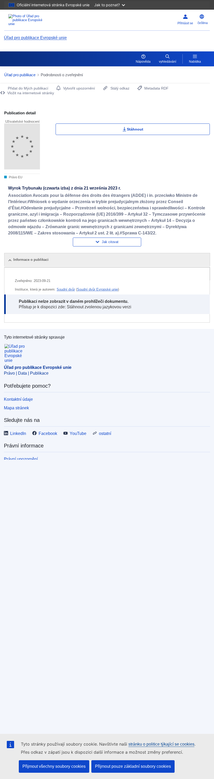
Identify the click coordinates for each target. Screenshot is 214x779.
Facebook (48, 433)
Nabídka (195, 61)
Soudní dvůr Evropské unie (97, 289)
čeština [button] (203, 23)
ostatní (105, 433)
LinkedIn (18, 433)
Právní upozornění (21, 459)
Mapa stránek (16, 408)
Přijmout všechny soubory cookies (54, 766)
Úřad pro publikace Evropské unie (35, 38)
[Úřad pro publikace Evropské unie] (39, 20)
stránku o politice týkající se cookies (161, 744)
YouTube (78, 433)
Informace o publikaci (31, 260)
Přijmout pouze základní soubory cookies (133, 766)
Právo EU (15, 177)
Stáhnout (135, 129)
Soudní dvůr (66, 289)
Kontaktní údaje (18, 399)
